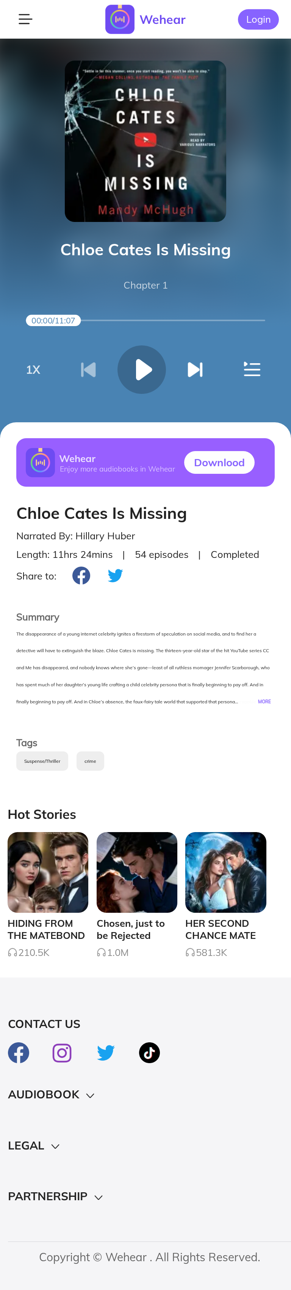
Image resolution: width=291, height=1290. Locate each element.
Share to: (36, 576)
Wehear (162, 19)
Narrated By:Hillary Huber (75, 535)
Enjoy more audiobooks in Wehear (117, 468)
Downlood (219, 462)
